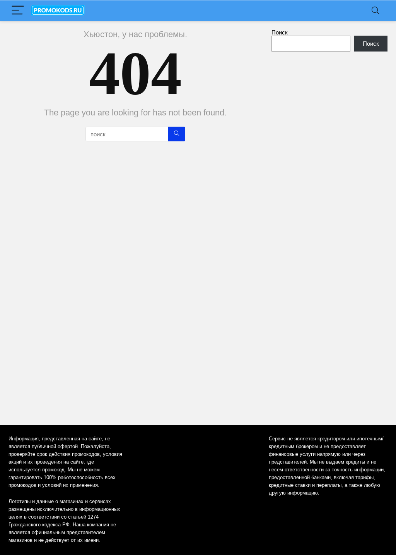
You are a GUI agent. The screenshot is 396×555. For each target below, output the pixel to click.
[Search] (375, 10)
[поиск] (176, 134)
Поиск (279, 32)
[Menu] (18, 10)
